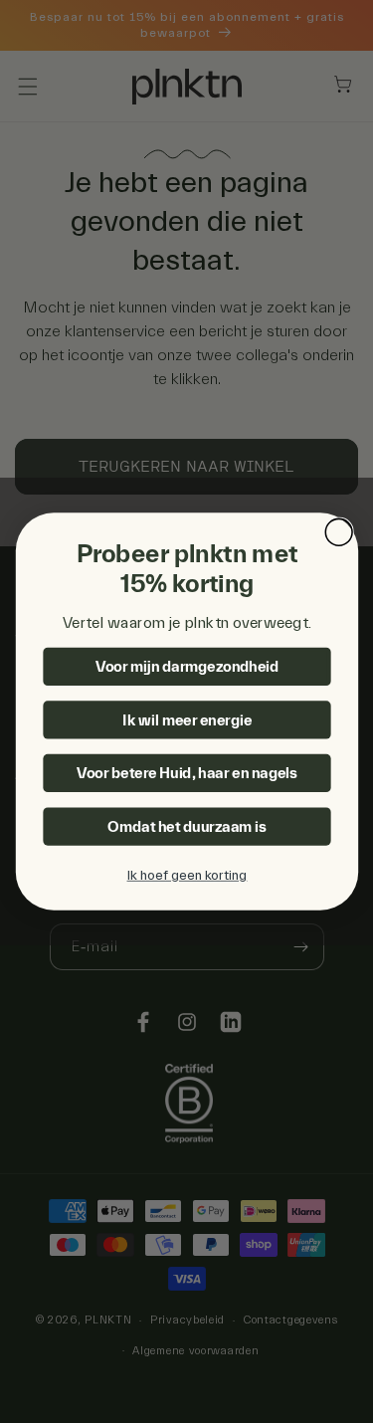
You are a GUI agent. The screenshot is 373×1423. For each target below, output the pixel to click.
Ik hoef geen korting (186, 876)
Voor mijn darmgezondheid (186, 666)
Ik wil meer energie (186, 720)
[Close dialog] (338, 531)
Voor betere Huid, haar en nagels (187, 773)
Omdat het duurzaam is (186, 826)
